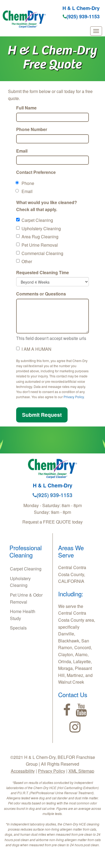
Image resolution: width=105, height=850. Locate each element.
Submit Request (42, 414)
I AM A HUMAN (36, 349)
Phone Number (31, 129)
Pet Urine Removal (40, 245)
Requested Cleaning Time (42, 272)
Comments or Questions (41, 294)
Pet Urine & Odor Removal (26, 598)
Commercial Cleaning (42, 253)
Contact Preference (36, 172)
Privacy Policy (74, 396)
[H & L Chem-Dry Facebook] (67, 710)
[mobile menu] (96, 31)
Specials (18, 628)
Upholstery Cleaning (41, 228)
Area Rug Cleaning (40, 236)
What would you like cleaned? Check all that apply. (46, 205)
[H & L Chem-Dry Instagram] (74, 727)
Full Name (26, 108)
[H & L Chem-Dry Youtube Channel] (81, 710)
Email (21, 151)
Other (27, 261)
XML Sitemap (81, 771)
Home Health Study (22, 614)
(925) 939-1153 (83, 16)
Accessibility (23, 771)
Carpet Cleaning (37, 220)
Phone (28, 183)
